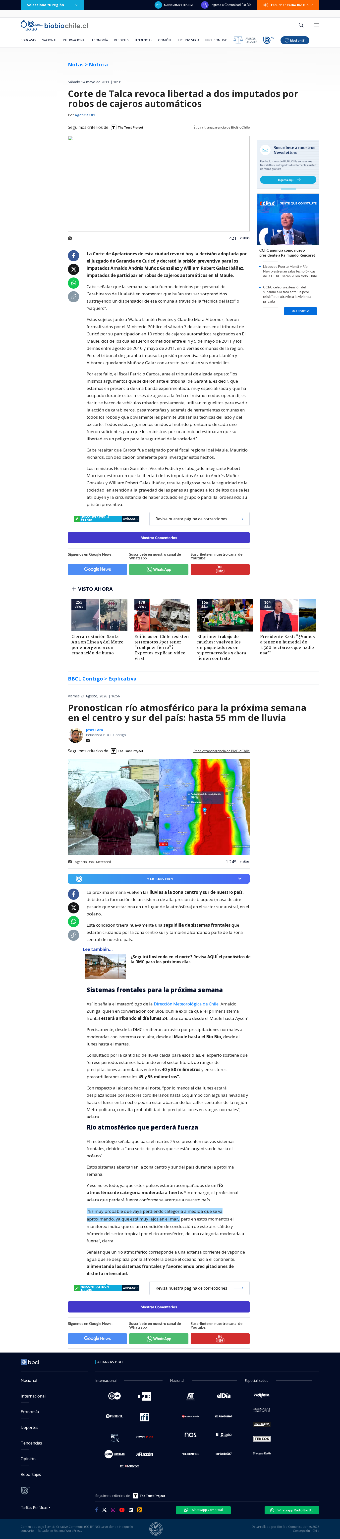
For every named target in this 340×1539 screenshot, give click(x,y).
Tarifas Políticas (34, 1507)
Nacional (49, 40)
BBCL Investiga (188, 40)
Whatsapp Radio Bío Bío (295, 1510)
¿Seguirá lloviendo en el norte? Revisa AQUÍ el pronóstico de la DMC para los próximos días (191, 959)
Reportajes (31, 1474)
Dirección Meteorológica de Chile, (187, 1004)
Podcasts (28, 40)
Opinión (164, 40)
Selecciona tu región (45, 4)
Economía (100, 40)
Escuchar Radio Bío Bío (290, 5)
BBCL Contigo (216, 40)
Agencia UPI (85, 115)
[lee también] (106, 966)
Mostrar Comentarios (159, 538)
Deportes (121, 40)
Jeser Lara (94, 729)
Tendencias (143, 40)
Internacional (74, 40)
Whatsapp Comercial (207, 1509)
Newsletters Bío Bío (178, 5)
